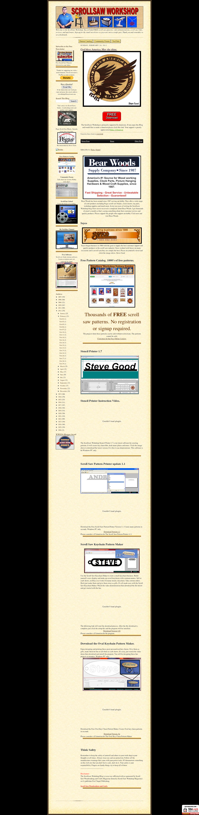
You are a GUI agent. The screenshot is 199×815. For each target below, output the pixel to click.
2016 (60, 402)
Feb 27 (62, 358)
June (61, 374)
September (63, 383)
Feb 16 (62, 340)
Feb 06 (62, 327)
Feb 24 (62, 353)
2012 (60, 311)
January (62, 313)
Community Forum (102, 41)
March (62, 366)
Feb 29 (62, 364)
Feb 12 (62, 335)
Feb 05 (62, 324)
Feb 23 (62, 350)
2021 (60, 416)
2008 (60, 299)
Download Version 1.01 (111, 631)
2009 (60, 302)
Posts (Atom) (96, 149)
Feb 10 (62, 332)
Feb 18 (62, 342)
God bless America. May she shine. (99, 49)
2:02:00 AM (99, 134)
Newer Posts (85, 141)
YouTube (116, 41)
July (61, 377)
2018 (60, 408)
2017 (60, 405)
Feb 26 (62, 356)
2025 (60, 427)
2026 (60, 430)
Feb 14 (62, 337)
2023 (60, 421)
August (62, 380)
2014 (60, 397)
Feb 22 (62, 348)
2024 (60, 424)
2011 (60, 308)
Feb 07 (62, 329)
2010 (60, 305)
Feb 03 (62, 321)
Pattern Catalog (86, 41)
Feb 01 (62, 319)
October (63, 385)
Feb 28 (62, 361)
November (63, 388)
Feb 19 (62, 345)
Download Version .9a (112, 734)
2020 (60, 413)
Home (112, 141)
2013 (60, 394)
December (63, 391)
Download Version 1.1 (112, 531)
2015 (60, 399)
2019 (60, 410)
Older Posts (138, 141)
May (62, 372)
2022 (60, 419)
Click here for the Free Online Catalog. (111, 338)
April (62, 369)
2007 (60, 297)
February (63, 316)
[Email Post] (104, 134)
